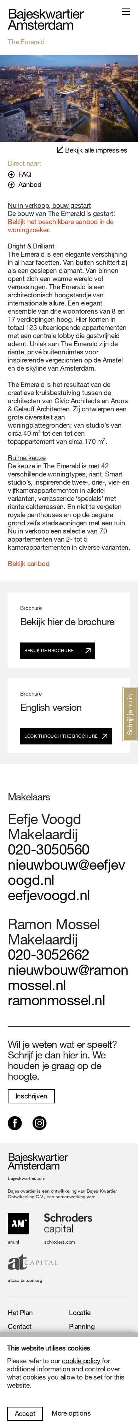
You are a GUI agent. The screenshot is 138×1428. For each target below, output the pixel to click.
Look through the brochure (61, 736)
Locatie (80, 1312)
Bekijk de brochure (49, 650)
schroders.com (59, 1242)
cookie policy (81, 1361)
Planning (81, 1326)
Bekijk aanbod (28, 563)
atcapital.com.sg (25, 1280)
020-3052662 (49, 954)
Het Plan (20, 1312)
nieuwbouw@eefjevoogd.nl (66, 872)
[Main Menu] (126, 11)
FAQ (24, 174)
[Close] (69, 98)
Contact (19, 1326)
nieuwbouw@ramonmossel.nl (68, 977)
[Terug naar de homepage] (46, 19)
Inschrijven (31, 1096)
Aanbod (29, 184)
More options (71, 1413)
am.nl (13, 1242)
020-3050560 (49, 849)
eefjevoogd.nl (49, 894)
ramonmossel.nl (56, 1000)
